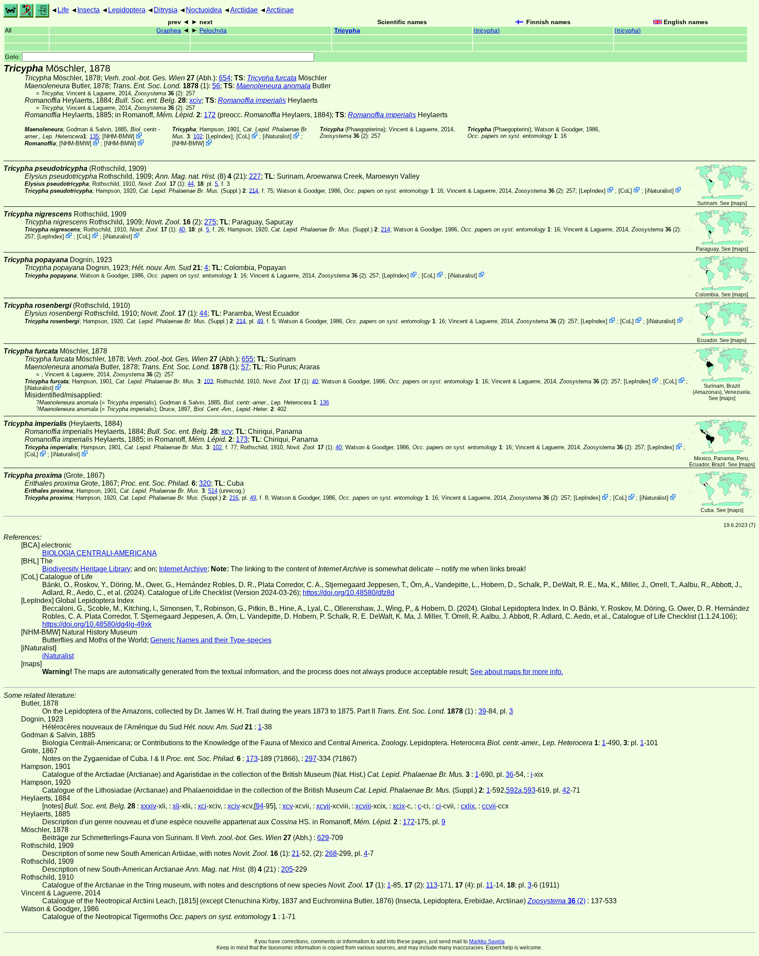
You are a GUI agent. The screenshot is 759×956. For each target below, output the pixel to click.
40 (182, 229)
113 (431, 885)
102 (197, 136)
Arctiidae (244, 10)
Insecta (88, 10)
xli (176, 806)
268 (331, 853)
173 (242, 439)
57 (245, 367)
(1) (160, 86)
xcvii (323, 806)
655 (247, 359)
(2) (158, 93)
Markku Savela (487, 941)
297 (311, 758)
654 (225, 78)
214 (253, 190)
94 (260, 806)
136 (324, 402)
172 (210, 115)
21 (296, 853)
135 (94, 136)
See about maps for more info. (516, 671)
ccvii (489, 806)
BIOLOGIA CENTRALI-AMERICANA (99, 553)
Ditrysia (165, 10)
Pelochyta (213, 30)
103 (208, 381)
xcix (399, 806)
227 (255, 176)
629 (323, 837)
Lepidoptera (126, 10)
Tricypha (347, 30)
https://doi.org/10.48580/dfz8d (348, 592)
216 (234, 497)
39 (482, 711)
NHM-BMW (118, 136)
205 (287, 869)
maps (738, 203)
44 (191, 183)
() (486, 30)
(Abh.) (159, 78)
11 (489, 885)
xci (202, 806)
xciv (195, 100)
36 (509, 774)
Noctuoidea (204, 10)
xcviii (363, 806)
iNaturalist (277, 136)
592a (514, 790)
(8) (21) (200, 176)
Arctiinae (280, 10)
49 (260, 320)
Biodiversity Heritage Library (86, 569)
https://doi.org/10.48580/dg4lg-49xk (97, 624)
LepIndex (219, 136)
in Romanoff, (157, 115)
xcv (226, 431)
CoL (243, 136)
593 (529, 790)
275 (210, 222)
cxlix (468, 806)
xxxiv (148, 806)
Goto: (13, 57)
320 (205, 483)
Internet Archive (183, 569)
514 (212, 490)
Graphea (168, 30)
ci (438, 806)
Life (63, 10)
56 (216, 86)
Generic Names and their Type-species (210, 640)
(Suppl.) (190, 190)
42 (566, 790)
